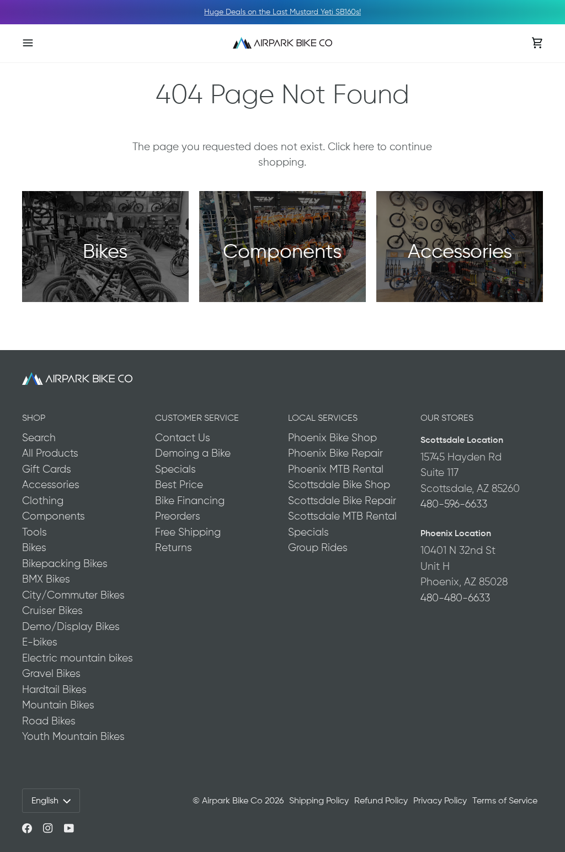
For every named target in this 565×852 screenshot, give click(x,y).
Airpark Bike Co (232, 800)
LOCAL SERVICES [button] (323, 417)
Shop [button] (33, 417)
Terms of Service (504, 800)
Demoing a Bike (193, 453)
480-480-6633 (455, 597)
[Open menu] (38, 43)
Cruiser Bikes (52, 610)
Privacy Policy (440, 800)
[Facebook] (27, 828)
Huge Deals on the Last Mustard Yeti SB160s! (282, 11)
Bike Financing (190, 500)
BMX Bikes (46, 579)
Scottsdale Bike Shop (339, 484)
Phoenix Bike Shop (332, 437)
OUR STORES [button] (446, 417)
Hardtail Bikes (54, 689)
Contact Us (182, 437)
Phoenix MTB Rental (335, 469)
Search (39, 437)
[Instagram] (48, 828)
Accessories (50, 484)
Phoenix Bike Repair (335, 453)
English (44, 800)
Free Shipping (188, 532)
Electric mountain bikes (77, 658)
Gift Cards (46, 469)
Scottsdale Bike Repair (342, 500)
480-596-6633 (453, 504)
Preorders (177, 516)
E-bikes (39, 642)
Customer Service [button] (197, 417)
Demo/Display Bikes (71, 626)
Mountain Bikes (58, 704)
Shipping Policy (319, 800)
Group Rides (318, 547)
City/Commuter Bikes (73, 595)
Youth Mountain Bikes (73, 736)
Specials (175, 469)
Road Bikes (49, 721)
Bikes (34, 547)
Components (53, 516)
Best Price (179, 484)
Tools (34, 532)
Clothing (42, 500)
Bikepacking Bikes (65, 563)
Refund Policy (381, 800)
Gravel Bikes (51, 673)
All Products (50, 453)
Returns (173, 547)
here (363, 146)
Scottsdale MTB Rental (342, 516)
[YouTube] (69, 828)
